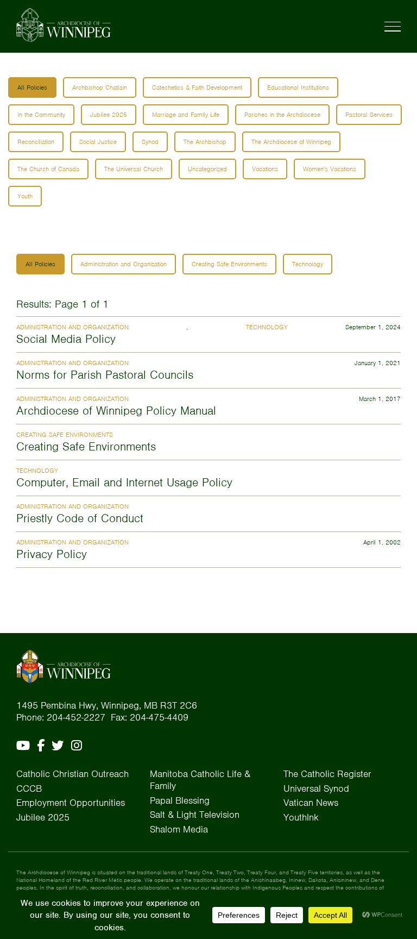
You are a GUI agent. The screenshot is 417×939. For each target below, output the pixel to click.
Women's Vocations (329, 169)
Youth (25, 196)
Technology (307, 264)
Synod (150, 141)
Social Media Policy (66, 338)
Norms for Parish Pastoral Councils (104, 374)
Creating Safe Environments (229, 264)
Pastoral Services (369, 114)
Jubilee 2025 (108, 114)
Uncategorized (207, 169)
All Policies (32, 87)
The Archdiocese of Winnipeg (291, 141)
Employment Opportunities (70, 803)
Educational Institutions (298, 87)
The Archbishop (205, 141)
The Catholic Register (327, 774)
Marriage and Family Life (185, 114)
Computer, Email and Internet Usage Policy (124, 482)
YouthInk (301, 817)
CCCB (29, 788)
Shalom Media (179, 829)
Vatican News (310, 803)
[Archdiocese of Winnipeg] (63, 25)
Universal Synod (316, 788)
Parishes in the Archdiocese (282, 114)
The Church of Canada (48, 169)
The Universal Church (133, 169)
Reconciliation (35, 141)
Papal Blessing (180, 800)
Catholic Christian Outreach (72, 774)
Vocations (265, 169)
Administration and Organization (123, 264)
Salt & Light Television (194, 815)
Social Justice (98, 141)
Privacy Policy (51, 554)
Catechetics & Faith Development (197, 87)
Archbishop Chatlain (99, 87)
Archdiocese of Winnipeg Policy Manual (116, 410)
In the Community (41, 114)
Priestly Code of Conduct (79, 518)
